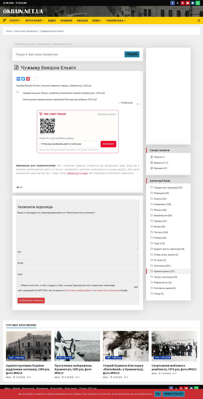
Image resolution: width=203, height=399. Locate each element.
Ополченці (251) (162, 266)
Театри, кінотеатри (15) (165, 277)
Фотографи (56, 388)
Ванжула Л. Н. (161, 162)
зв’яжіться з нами (77, 173)
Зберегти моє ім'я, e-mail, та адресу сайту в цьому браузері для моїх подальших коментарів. (68, 285)
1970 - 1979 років (162, 358)
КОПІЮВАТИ (108, 144)
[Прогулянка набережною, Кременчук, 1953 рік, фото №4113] (77, 346)
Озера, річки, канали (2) (166, 254)
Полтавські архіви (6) (165, 288)
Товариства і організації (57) (168, 187)
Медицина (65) (161, 193)
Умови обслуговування (108, 290)
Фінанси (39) (160, 210)
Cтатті (14, 20)
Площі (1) (159, 293)
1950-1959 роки (65, 358)
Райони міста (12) (163, 282)
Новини (66, 20)
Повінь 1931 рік (88, 388)
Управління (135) (162, 204)
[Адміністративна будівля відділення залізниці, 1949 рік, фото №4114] (29, 346)
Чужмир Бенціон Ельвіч (62, 44)
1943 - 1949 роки (16, 358)
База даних (71, 388)
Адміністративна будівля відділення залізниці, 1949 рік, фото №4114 (28, 369)
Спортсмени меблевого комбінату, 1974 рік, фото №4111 (174, 367)
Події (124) (159, 243)
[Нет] (199, 393)
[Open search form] (199, 21)
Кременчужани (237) (164, 271)
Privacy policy (173, 393)
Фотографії (33, 20)
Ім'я (19, 252)
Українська (114, 20)
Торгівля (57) (160, 221)
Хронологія (28, 388)
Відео (52, 20)
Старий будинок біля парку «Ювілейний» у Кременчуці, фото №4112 (123, 369)
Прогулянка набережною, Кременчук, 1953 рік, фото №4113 (73, 369)
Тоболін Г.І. (159, 157)
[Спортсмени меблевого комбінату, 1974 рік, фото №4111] (174, 346)
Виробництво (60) (163, 215)
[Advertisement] (168, 96)
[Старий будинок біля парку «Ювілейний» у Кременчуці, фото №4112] (126, 346)
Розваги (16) (160, 238)
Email (20, 263)
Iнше (96, 20)
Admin (8, 377)
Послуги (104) (161, 232)
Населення (42, 388)
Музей (16, 388)
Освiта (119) (160, 198)
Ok (157, 393)
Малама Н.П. (160, 168)
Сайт (20, 274)
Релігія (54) (159, 226)
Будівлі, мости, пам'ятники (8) (169, 249)
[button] (5, 20)
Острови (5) (160, 260)
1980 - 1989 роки (113, 358)
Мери (7, 388)
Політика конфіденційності (79, 290)
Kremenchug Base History (25, 44)
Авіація (82, 20)
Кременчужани (44, 44)
